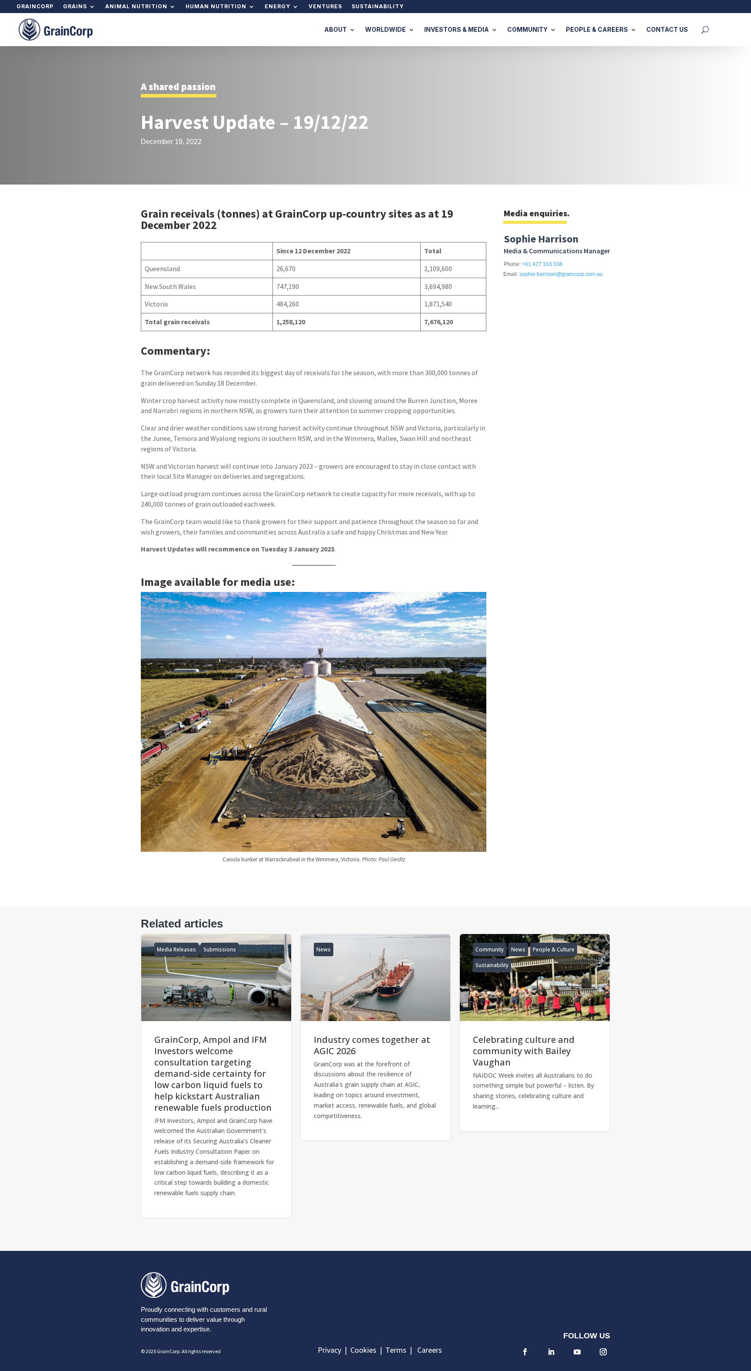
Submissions (219, 949)
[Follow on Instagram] (603, 1352)
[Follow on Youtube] (577, 1352)
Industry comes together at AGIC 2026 (376, 1037)
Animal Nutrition (136, 6)
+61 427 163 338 (542, 264)
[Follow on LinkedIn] (551, 1352)
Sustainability (378, 6)
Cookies (365, 1350)
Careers (429, 1350)
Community (489, 949)
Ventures (325, 6)
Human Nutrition (216, 6)
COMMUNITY (527, 29)
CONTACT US (667, 29)
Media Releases (176, 949)
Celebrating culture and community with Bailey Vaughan (535, 1032)
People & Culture (554, 949)
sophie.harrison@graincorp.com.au (561, 274)
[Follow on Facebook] (525, 1352)
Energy (277, 6)
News (323, 949)
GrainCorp (35, 6)
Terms (397, 1350)
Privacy (331, 1350)
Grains (75, 6)
